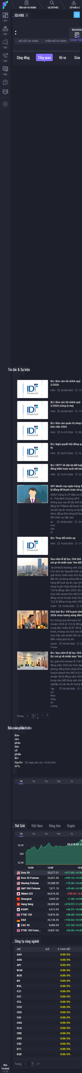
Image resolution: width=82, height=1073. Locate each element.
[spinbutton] (30, 716)
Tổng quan (44, 57)
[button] (33, 715)
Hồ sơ (62, 57)
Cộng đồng (23, 57)
